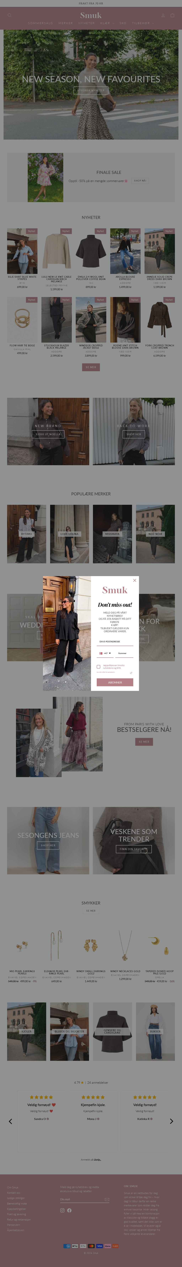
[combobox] (105, 653)
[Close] (134, 580)
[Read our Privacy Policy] (131, 673)
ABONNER (115, 682)
